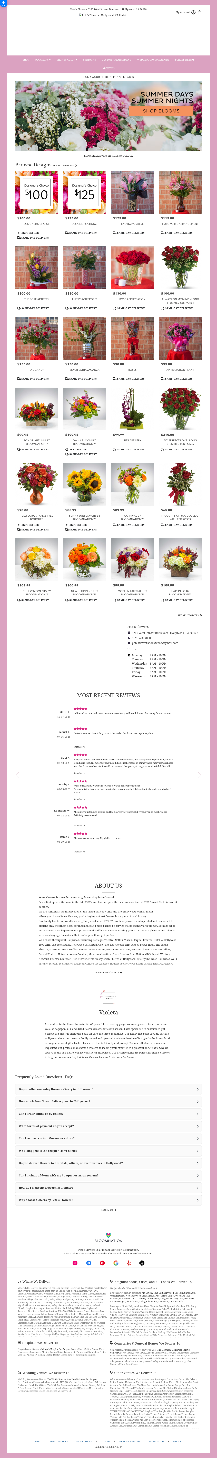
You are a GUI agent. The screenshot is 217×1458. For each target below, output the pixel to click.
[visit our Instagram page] (75, 1263)
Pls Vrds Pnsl (132, 1301)
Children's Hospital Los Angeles (55, 1349)
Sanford (114, 1299)
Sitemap (177, 1441)
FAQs (37, 1441)
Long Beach (166, 1299)
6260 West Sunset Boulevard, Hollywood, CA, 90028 (165, 633)
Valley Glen (178, 1299)
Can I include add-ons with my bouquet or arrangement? (58, 1175)
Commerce (124, 1299)
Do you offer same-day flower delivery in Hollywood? (56, 1089)
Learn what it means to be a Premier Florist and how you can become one (108, 1253)
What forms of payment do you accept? (46, 1126)
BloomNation (130, 1249)
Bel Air (141, 1293)
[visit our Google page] (116, 1263)
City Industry (153, 1299)
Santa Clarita (148, 1296)
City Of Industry (138, 1299)
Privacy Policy (84, 1441)
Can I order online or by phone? (41, 1113)
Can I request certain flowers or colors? (47, 1138)
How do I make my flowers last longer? (46, 1187)
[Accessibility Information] (3, 3)
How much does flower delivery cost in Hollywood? (54, 1101)
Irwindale (189, 1299)
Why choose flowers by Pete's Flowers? (46, 1200)
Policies (105, 1441)
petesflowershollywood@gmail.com (155, 643)
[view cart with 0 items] (200, 12)
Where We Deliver (36, 1281)
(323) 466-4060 (141, 638)
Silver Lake (189, 1293)
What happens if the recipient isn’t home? (48, 1150)
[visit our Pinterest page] (102, 1263)
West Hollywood (133, 1296)
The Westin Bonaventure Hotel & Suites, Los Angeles (72, 1379)
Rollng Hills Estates (148, 1301)
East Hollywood (166, 1293)
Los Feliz (179, 1293)
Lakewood (163, 1301)
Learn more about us (107, 972)
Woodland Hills (182, 1296)
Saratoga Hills (176, 1301)
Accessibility (156, 1441)
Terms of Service (58, 1441)
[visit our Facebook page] (89, 1263)
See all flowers (63, 165)
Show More (79, 747)
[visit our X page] (142, 1263)
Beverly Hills (152, 1293)
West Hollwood (117, 1296)
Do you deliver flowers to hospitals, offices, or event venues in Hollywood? (71, 1163)
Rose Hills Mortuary (161, 1350)
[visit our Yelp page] (129, 1263)
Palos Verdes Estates (164, 1296)
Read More (107, 1210)
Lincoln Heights (117, 1301)
